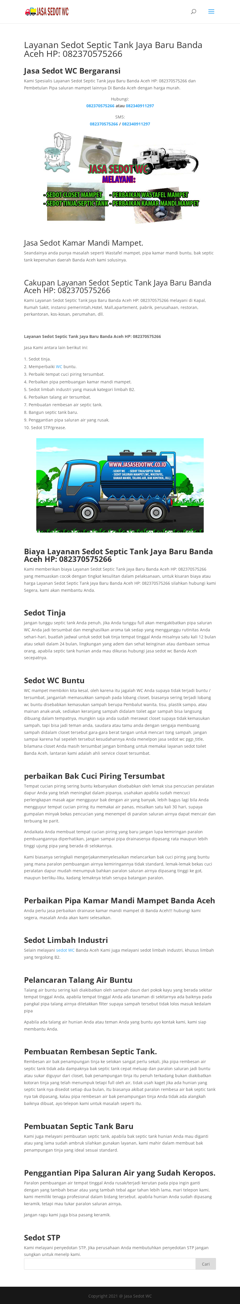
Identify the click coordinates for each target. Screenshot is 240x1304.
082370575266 (100, 105)
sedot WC (65, 950)
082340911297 (140, 105)
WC (59, 366)
